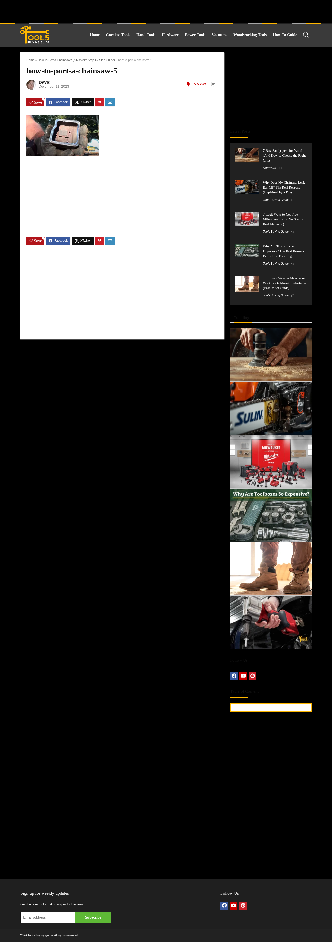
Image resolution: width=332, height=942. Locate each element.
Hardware (170, 35)
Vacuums (219, 35)
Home (95, 35)
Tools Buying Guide (276, 199)
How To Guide (285, 35)
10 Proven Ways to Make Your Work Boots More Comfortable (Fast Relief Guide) (284, 283)
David (45, 82)
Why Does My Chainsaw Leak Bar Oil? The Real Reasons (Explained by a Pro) (284, 187)
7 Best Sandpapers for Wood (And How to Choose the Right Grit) (284, 155)
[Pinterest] (252, 676)
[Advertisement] (166, 11)
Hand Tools (145, 35)
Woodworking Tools (250, 35)
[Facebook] (234, 676)
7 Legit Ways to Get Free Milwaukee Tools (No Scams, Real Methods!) (283, 219)
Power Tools (195, 35)
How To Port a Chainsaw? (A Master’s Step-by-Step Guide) (76, 60)
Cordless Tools (118, 35)
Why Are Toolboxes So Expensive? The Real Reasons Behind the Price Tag (283, 251)
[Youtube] (243, 676)
